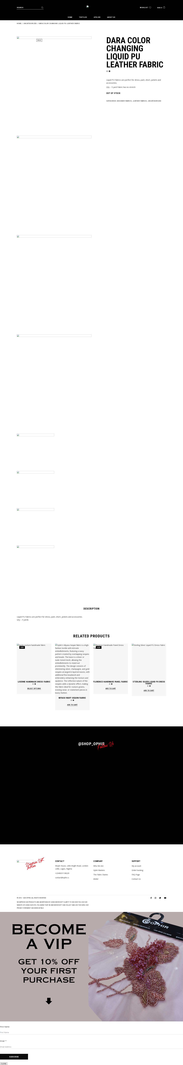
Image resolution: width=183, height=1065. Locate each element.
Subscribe (14, 1057)
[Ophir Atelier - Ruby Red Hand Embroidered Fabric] (129, 790)
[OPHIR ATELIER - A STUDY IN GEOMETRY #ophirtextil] (29, 759)
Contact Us (136, 879)
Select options (34, 688)
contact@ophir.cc (62, 877)
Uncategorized (154, 101)
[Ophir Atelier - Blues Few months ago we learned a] (104, 785)
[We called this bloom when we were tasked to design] (79, 788)
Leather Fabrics (140, 101)
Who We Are (98, 866)
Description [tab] (91, 608)
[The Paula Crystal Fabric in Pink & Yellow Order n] (154, 761)
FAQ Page (136, 874)
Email (2, 1041)
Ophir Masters (99, 870)
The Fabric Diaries (100, 874)
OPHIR (29, 898)
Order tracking (137, 870)
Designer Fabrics (124, 101)
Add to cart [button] (72, 705)
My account (136, 866)
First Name (4, 1026)
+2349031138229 (62, 873)
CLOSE (3, 1064)
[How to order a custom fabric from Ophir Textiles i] (54, 764)
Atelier (95, 879)
